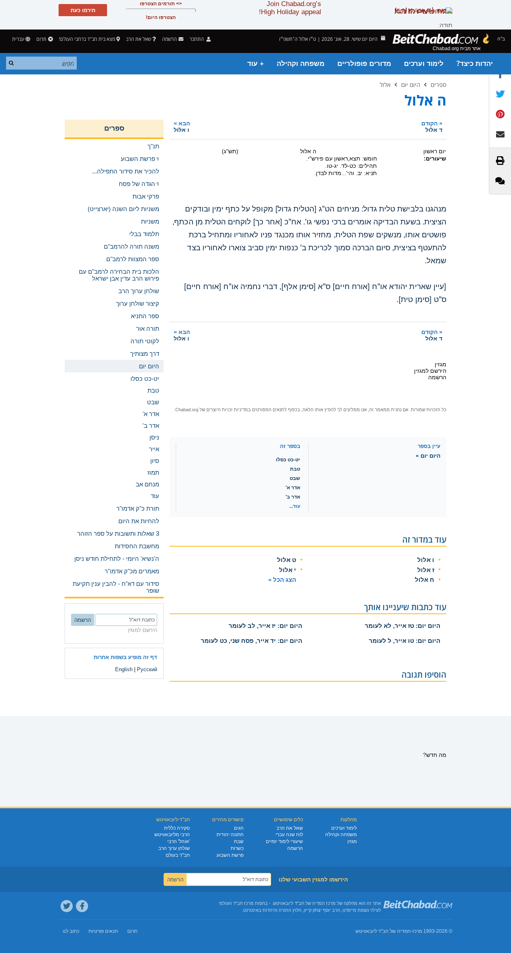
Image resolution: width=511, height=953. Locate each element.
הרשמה (295, 848)
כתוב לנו (71, 931)
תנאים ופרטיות (103, 931)
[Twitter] (67, 906)
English (123, 669)
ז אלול (425, 569)
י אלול (287, 569)
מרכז (417, 931)
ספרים (438, 84)
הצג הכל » (282, 579)
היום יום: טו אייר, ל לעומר (404, 640)
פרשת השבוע (230, 855)
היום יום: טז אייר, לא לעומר (402, 625)
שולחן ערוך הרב (174, 848)
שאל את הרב (138, 39)
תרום (41, 39)
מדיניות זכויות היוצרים (227, 409)
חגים (239, 828)
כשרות (237, 848)
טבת (295, 469)
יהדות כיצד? (474, 63)
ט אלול (286, 559)
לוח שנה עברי (289, 834)
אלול (385, 84)
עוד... (294, 506)
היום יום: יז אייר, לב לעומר (265, 625)
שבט (295, 478)
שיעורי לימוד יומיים (284, 841)
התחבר (197, 39)
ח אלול (424, 579)
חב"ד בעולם (178, 855)
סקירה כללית (177, 828)
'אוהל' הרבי (178, 841)
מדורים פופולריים (364, 63)
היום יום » (428, 455)
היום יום (410, 84)
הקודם (431, 126)
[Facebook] (82, 906)
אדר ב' (293, 497)
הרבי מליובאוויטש (172, 834)
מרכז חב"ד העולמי (236, 903)
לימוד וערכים (424, 63)
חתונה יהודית (230, 834)
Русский (147, 669)
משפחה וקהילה (300, 63)
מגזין (352, 841)
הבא (182, 126)
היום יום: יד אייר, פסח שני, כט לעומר (251, 640)
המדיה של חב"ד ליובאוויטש (383, 931)
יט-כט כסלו (288, 460)
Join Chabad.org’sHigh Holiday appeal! (290, 8)
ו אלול (425, 559)
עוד (155, 495)
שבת (239, 841)
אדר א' (293, 487)
